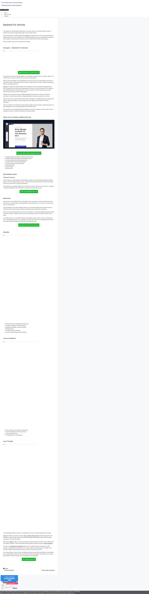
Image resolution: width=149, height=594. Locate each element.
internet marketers (48, 543)
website (11, 541)
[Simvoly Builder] (9, 589)
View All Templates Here (27, 191)
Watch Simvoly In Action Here (28, 72)
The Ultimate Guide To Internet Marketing (11, 5)
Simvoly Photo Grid (9, 570)
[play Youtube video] (28, 134)
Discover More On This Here (28, 225)
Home (5, 12)
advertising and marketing (16, 546)
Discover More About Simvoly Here (28, 153)
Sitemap (6, 16)
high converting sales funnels (31, 535)
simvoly (6, 568)
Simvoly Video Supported (48, 570)
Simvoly (27, 35)
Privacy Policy (7, 14)
